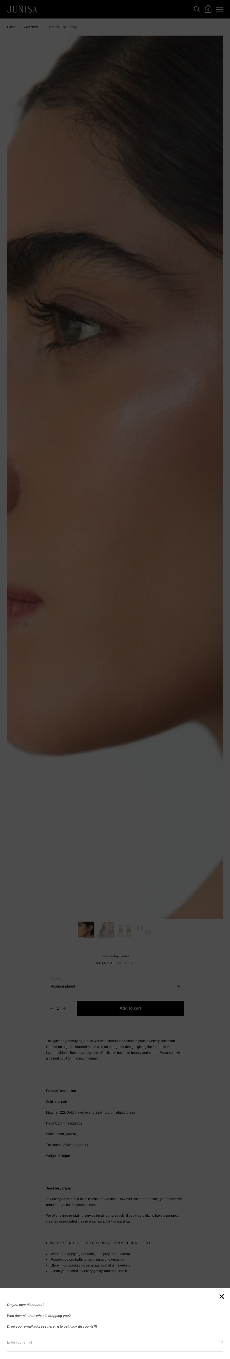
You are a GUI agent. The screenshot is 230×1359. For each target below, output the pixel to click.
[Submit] (219, 1344)
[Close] (221, 1297)
